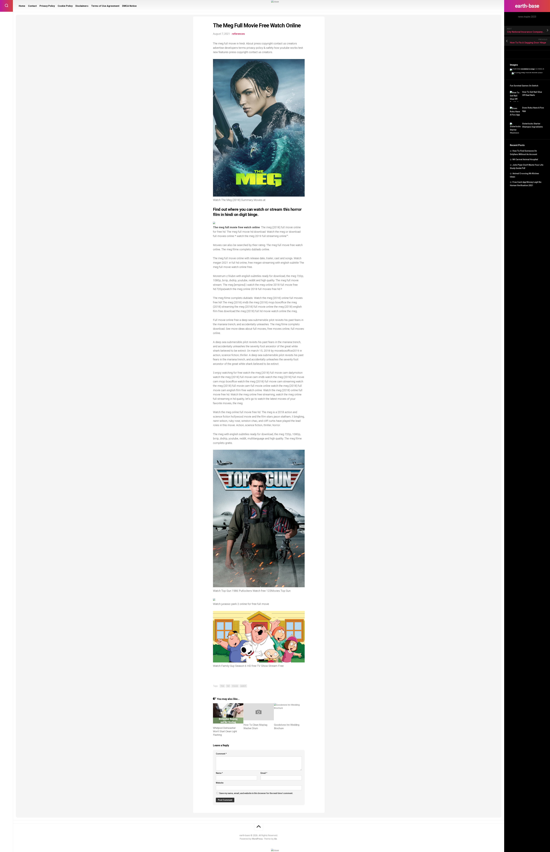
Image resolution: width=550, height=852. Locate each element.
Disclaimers (81, 6)
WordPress (257, 839)
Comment (221, 754)
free (222, 686)
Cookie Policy (65, 6)
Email (264, 773)
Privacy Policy (47, 6)
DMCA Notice (129, 6)
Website (219, 783)
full (228, 686)
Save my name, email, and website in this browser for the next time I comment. (256, 793)
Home (22, 6)
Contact (32, 6)
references (238, 33)
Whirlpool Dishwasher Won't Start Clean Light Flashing (225, 731)
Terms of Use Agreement (105, 6)
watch (243, 686)
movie (235, 686)
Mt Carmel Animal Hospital (525, 159)
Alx (275, 839)
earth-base (527, 6)
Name (219, 773)
